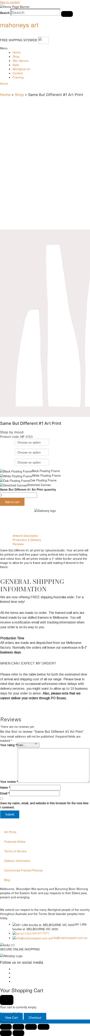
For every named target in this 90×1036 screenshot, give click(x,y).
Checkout (35, 1017)
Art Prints (10, 832)
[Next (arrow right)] (18, 1033)
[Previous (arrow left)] (6, 1033)
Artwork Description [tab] (25, 536)
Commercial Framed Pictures (23, 870)
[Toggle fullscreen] (18, 1027)
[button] (3, 48)
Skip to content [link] (10, 2)
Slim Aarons (20, 61)
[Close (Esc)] (43, 1027)
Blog (7, 880)
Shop (16, 56)
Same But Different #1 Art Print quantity (28, 489)
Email (4, 793)
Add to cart (12, 502)
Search (5, 13)
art (19, 24)
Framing (18, 77)
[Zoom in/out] (6, 1027)
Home (17, 52)
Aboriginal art (21, 69)
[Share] (31, 1027)
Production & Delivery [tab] (27, 540)
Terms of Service (15, 851)
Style (16, 65)
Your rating (8, 745)
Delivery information (17, 861)
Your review (9, 781)
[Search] (67, 14)
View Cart (11, 1017)
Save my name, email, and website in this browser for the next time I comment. (44, 805)
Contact (18, 73)
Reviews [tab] (18, 544)
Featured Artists (14, 841)
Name (5, 787)
